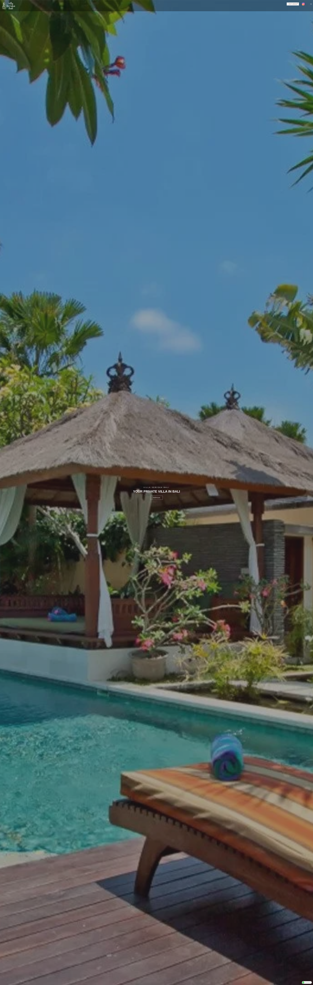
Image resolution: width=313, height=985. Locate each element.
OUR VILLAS (156, 498)
